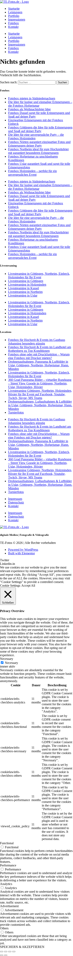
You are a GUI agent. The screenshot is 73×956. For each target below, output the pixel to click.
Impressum (15, 498)
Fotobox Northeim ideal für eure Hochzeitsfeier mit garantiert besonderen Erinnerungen (38, 151)
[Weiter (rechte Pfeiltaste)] (5, 955)
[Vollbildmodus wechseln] (5, 951)
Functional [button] (7, 843)
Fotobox (13, 23)
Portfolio (13, 16)
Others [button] (4, 928)
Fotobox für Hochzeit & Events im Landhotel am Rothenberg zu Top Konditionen (39, 348)
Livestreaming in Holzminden (27, 284)
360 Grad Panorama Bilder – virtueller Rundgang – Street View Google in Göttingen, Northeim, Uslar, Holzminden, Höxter (39, 383)
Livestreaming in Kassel (23, 288)
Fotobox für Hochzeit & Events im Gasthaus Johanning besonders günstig (36, 341)
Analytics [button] (6, 884)
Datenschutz (16, 502)
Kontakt (13, 26)
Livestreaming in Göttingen (25, 281)
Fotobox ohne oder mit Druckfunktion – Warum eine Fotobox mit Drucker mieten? (39, 356)
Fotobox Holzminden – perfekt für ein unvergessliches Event (32, 172)
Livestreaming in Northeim (25, 292)
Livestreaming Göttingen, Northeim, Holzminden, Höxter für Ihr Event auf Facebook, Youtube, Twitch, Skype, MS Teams (40, 394)
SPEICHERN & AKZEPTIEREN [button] (22, 947)
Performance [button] (8, 865)
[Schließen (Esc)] (13, 951)
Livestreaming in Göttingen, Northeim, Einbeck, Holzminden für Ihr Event (39, 275)
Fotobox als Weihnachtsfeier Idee (29, 109)
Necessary (11, 662)
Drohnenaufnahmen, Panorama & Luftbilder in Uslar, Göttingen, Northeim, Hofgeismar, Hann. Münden (38, 365)
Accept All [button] (28, 585)
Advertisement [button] (9, 906)
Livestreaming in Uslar (22, 295)
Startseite (14, 8)
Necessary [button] (6, 658)
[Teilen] (9, 951)
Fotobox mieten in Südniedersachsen (31, 98)
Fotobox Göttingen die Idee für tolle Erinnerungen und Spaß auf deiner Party (40, 129)
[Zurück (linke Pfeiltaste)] (1, 955)
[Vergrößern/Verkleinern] (1, 951)
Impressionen (16, 19)
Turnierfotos (16, 412)
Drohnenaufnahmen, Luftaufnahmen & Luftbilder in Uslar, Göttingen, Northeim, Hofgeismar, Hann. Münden (40, 405)
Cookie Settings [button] (10, 585)
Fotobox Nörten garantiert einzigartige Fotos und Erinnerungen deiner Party (39, 143)
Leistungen (15, 12)
